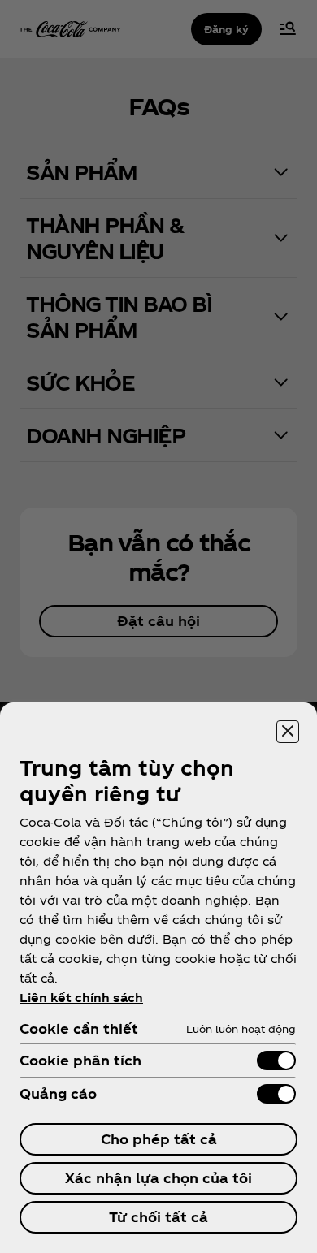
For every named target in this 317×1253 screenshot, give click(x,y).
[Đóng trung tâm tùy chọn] (287, 731)
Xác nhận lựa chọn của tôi (158, 1178)
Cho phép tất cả (159, 1139)
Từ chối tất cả (158, 1217)
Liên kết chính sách (81, 998)
